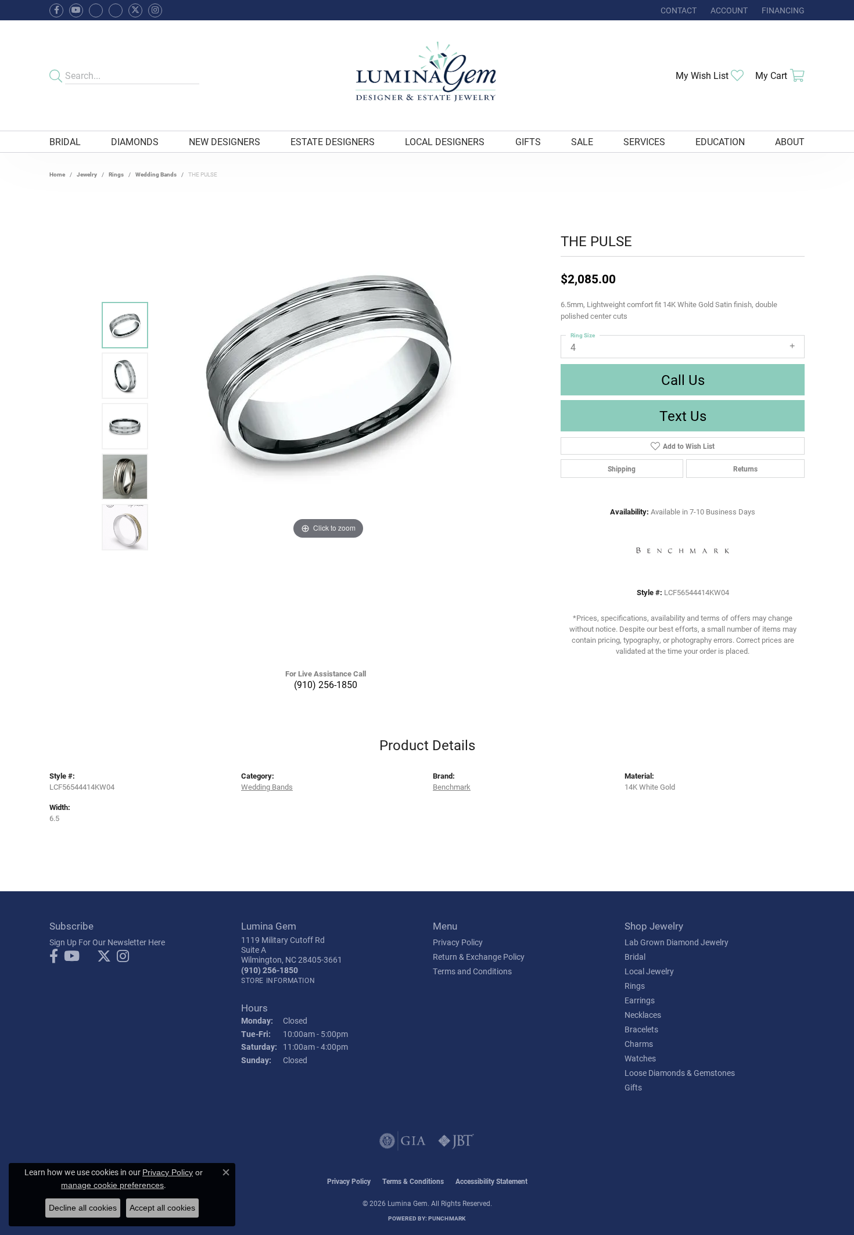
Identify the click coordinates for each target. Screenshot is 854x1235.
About (790, 141)
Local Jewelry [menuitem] (649, 971)
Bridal (65, 141)
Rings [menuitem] (635, 985)
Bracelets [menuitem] (641, 1029)
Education (720, 141)
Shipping (622, 468)
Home (57, 174)
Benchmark (452, 786)
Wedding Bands (156, 174)
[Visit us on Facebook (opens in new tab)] (96, 10)
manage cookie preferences (112, 1185)
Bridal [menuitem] (635, 956)
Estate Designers (332, 141)
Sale (582, 141)
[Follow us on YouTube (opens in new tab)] (76, 10)
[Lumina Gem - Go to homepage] (427, 75)
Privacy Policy (458, 942)
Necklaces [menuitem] (643, 1014)
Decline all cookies (83, 1207)
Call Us (683, 379)
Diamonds (135, 141)
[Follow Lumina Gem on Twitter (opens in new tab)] (135, 10)
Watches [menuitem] (640, 1058)
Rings (116, 174)
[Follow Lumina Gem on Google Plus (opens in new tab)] (116, 10)
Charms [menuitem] (639, 1043)
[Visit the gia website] (402, 1140)
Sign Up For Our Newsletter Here (107, 942)
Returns (745, 468)
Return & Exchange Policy (479, 956)
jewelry (87, 174)
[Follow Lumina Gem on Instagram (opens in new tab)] (155, 10)
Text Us (682, 415)
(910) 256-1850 (325, 684)
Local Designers (445, 141)
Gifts (528, 141)
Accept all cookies (162, 1207)
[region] (328, 426)
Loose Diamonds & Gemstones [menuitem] (680, 1072)
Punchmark (446, 1218)
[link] (677, 10)
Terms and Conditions (472, 971)
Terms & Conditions (413, 1181)
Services (644, 141)
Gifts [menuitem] (633, 1087)
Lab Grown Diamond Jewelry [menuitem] (677, 942)
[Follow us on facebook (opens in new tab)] (56, 10)
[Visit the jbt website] (456, 1140)
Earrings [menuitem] (640, 1000)
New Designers (224, 141)
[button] (728, 10)
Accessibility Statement (491, 1181)
